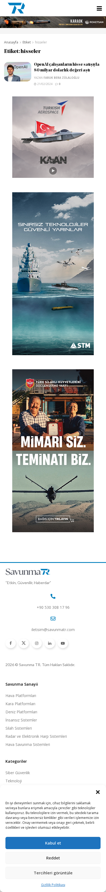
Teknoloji (13, 780)
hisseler (41, 42)
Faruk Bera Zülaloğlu (61, 78)
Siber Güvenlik (17, 772)
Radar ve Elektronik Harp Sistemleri (36, 736)
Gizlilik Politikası (53, 884)
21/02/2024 (44, 84)
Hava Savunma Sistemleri (27, 744)
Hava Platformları (20, 695)
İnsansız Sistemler (21, 720)
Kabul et (53, 843)
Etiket (27, 42)
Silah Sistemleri (18, 728)
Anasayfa (11, 42)
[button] (98, 792)
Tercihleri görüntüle (53, 872)
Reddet (53, 858)
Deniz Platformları (21, 711)
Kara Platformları (20, 703)
